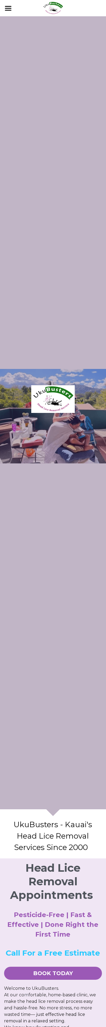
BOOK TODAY (53, 973)
